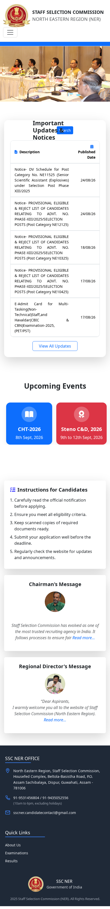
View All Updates (55, 346)
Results (11, 860)
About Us (13, 845)
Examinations (16, 852)
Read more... (83, 637)
